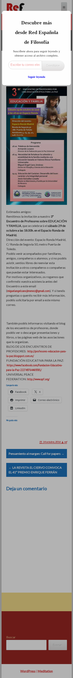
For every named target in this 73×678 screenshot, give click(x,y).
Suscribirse (53, 65)
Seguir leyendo (36, 77)
